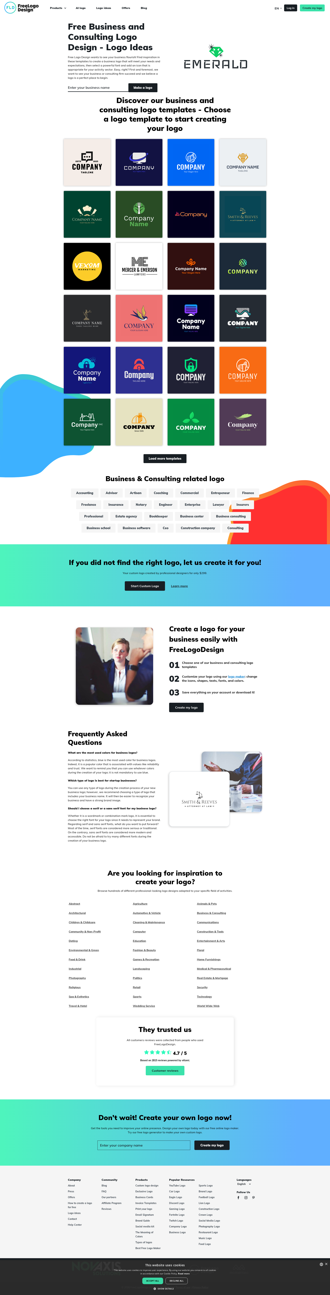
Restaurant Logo (208, 1232)
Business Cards (144, 1197)
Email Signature (144, 1214)
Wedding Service (144, 1006)
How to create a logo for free (80, 1205)
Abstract (74, 903)
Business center (192, 516)
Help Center (75, 1224)
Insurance (115, 505)
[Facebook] (240, 1198)
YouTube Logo (177, 1185)
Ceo (165, 528)
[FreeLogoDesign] (36, 8)
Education (139, 941)
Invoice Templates (145, 1203)
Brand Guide (142, 1220)
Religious (75, 987)
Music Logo (205, 1238)
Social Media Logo (209, 1220)
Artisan (135, 493)
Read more (184, 1273)
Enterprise (192, 505)
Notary (141, 505)
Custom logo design (146, 1185)
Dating (73, 941)
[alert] (165, 1277)
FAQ (104, 1191)
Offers (126, 8)
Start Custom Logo (145, 586)
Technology (204, 996)
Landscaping (141, 968)
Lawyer (218, 505)
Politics (137, 978)
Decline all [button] (177, 1280)
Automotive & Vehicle (147, 913)
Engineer (165, 505)
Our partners (109, 1197)
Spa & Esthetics (79, 996)
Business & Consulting (211, 913)
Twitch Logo (176, 1220)
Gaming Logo (177, 1209)
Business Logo (177, 1232)
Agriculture (140, 903)
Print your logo (143, 1209)
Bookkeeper (158, 516)
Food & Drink (77, 959)
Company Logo (178, 1226)
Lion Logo (204, 1203)
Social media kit (144, 1226)
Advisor (112, 493)
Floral (200, 950)
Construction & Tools (210, 931)
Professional (93, 516)
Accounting (84, 493)
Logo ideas (103, 8)
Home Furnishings (209, 959)
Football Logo (206, 1197)
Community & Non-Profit (85, 931)
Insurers (242, 505)
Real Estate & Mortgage (212, 978)
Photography (77, 978)
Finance (248, 493)
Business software (136, 528)
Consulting (235, 528)
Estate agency (126, 516)
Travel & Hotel (78, 1006)
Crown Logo (205, 1214)
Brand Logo (205, 1191)
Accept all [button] (152, 1280)
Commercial (189, 493)
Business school (98, 528)
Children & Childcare (82, 922)
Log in (291, 8)
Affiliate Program (112, 1203)
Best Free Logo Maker (148, 1248)
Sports (137, 996)
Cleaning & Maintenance (149, 922)
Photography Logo (209, 1226)
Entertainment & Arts (211, 941)
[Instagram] (247, 1198)
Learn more (179, 586)
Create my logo (312, 8)
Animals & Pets (207, 903)
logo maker (236, 676)
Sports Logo (206, 1185)
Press (71, 1191)
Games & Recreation (146, 959)
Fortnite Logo (176, 1214)
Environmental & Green (84, 950)
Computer (139, 931)
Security (202, 987)
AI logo (81, 8)
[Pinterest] (255, 1198)
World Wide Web (208, 1006)
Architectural (77, 913)
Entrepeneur (220, 493)
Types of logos (143, 1242)
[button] (87, 162)
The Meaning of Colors (144, 1234)
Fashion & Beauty (144, 950)
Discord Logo (176, 1203)
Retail (136, 987)
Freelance (88, 505)
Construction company (198, 528)
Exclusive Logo (143, 1191)
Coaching (161, 493)
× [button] (326, 1264)
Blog (144, 8)
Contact (72, 1219)
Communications (208, 922)
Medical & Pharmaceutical (214, 968)
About (71, 1185)
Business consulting (231, 516)
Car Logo (174, 1191)
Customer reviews (165, 1071)
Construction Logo (209, 1209)
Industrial (75, 968)
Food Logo (205, 1244)
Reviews (106, 1209)
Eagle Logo (175, 1197)
